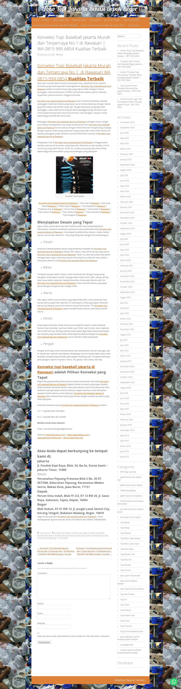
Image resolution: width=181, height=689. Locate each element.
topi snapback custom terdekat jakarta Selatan (128, 638)
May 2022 (124, 308)
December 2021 (127, 329)
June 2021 (124, 345)
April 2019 (124, 435)
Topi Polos (125, 620)
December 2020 (127, 366)
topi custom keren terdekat (132, 589)
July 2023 (124, 239)
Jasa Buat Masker (112, 20)
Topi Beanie (125, 533)
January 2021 (126, 361)
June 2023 (124, 244)
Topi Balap (125, 527)
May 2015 (124, 456)
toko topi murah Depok (130, 517)
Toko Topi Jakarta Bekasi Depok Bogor (90, 8)
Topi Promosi (45, 533)
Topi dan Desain (127, 594)
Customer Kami (79, 20)
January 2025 (126, 159)
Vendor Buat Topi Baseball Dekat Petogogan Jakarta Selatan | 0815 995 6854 (130, 53)
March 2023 (125, 260)
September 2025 (127, 127)
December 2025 (127, 122)
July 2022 (124, 302)
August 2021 (125, 334)
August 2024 (125, 170)
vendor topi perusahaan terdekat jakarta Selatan (129, 651)
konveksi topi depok (96, 533)
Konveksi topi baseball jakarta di (56, 101)
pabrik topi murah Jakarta (131, 495)
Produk (45, 20)
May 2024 (124, 186)
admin (60, 54)
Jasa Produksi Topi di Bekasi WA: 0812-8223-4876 (102, 25)
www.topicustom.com (55, 434)
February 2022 (126, 324)
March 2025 (125, 148)
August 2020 (125, 387)
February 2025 (126, 154)
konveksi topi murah (82, 535)
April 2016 (124, 440)
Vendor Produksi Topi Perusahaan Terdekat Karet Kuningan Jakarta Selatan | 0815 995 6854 (129, 76)
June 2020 (124, 398)
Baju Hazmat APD (131, 20)
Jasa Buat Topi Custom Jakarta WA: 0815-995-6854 (55, 25)
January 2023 (126, 271)
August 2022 (125, 297)
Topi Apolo (125, 522)
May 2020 (124, 403)
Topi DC (123, 599)
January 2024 (126, 207)
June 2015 (124, 451)
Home (36, 20)
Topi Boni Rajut (126, 549)
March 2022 (125, 318)
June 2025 (124, 133)
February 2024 (126, 202)
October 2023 (126, 223)
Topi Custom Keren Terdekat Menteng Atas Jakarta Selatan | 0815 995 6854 (129, 89)
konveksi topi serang (100, 535)
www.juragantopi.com (73, 437)
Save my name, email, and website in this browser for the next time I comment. (73, 636)
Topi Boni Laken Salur (129, 543)
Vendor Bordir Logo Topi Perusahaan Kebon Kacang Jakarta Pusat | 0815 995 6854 (129, 103)
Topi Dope (124, 604)
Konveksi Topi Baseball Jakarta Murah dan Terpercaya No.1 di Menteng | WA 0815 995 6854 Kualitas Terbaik (55, 551)
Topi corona (125, 570)
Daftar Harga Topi (60, 20)
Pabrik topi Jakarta (128, 490)
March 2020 (125, 414)
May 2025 (124, 138)
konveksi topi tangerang (46, 538)
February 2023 (126, 265)
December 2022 (127, 276)
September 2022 (127, 292)
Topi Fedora (125, 610)
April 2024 (124, 191)
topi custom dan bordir (130, 575)
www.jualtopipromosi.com (49, 437)
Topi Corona (133, 25)
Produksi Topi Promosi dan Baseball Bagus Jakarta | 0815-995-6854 (130, 64)
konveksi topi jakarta (45, 535)
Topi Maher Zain (127, 615)
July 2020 (124, 393)
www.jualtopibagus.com (78, 434)
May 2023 (124, 249)
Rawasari (95, 203)
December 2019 (127, 430)
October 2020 (126, 377)
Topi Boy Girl (125, 559)
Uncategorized (126, 644)
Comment (42, 573)
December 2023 (127, 212)
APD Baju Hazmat (128, 471)
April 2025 (124, 143)
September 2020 (127, 382)
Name (40, 603)
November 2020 (127, 371)
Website (41, 623)
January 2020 (126, 425)
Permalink (64, 538)
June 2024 (124, 180)
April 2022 (124, 313)
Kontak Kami (95, 20)
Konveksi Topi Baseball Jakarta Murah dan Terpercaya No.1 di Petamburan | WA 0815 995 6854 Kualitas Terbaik (94, 551)
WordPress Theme (123, 680)
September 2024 (127, 164)
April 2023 (124, 255)
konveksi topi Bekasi (62, 533)
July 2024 (124, 175)
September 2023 (127, 228)
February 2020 (126, 419)
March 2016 (125, 446)
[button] (174, 682)
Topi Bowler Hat (127, 554)
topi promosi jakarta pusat (131, 631)
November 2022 (127, 281)
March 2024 (125, 196)
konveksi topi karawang (64, 535)
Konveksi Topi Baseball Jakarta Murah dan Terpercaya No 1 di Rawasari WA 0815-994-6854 (74, 71)
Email (40, 613)
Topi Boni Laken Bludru (130, 538)
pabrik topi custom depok (131, 485)
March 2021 (125, 356)
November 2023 (127, 217)
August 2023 (125, 233)
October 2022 (126, 286)
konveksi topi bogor (79, 533)
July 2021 (124, 340)
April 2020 (124, 409)
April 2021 (124, 350)
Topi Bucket (125, 565)
